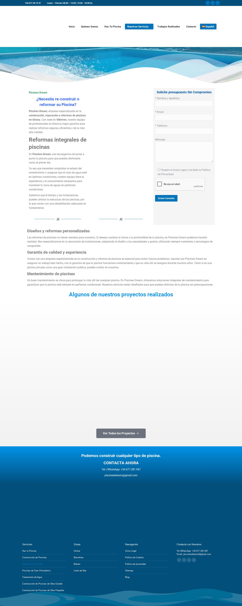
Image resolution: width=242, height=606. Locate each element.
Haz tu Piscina (29, 551)
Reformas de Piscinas (32, 564)
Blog (127, 577)
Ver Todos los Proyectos (119, 433)
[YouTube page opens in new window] (217, 3)
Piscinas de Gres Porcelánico (36, 570)
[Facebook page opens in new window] (208, 3)
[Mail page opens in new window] (184, 560)
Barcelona (78, 557)
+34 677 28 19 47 (33, 3)
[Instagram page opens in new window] (213, 3)
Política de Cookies (134, 557)
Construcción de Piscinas (34, 557)
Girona (77, 551)
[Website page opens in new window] (189, 560)
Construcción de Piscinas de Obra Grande (42, 584)
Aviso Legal (130, 551)
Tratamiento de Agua (32, 577)
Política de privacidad (135, 564)
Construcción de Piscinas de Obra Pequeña (43, 590)
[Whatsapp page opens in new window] (194, 560)
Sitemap (129, 570)
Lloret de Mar (80, 570)
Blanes (77, 564)
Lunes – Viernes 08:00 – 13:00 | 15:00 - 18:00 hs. (70, 3)
